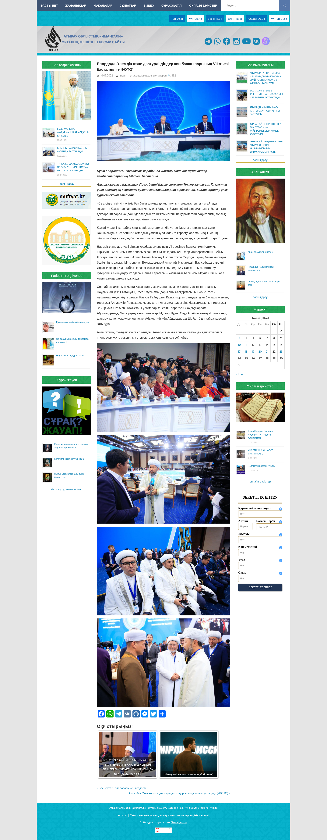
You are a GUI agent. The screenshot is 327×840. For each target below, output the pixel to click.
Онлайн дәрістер (203, 5)
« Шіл (239, 374)
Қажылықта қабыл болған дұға (72, 322)
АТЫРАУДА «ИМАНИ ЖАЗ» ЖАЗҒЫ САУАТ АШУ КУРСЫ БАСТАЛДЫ (265, 111)
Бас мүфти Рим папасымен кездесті (122, 788)
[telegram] (208, 45)
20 (260, 351)
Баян (123, 75)
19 (253, 351)
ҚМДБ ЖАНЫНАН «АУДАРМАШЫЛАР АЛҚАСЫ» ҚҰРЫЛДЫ (73, 132)
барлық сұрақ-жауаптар (66, 489)
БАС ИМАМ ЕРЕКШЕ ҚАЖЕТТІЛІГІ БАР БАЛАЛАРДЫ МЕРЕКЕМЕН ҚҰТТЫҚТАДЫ (266, 94)
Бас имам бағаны (260, 65)
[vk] (256, 45)
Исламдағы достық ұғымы (261, 465)
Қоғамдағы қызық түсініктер (69, 458)
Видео (149, 5)
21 (267, 351)
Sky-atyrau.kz (179, 822)
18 (246, 351)
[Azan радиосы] (266, 45)
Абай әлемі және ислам (260, 252)
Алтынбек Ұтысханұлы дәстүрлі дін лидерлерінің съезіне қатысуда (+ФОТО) (178, 793)
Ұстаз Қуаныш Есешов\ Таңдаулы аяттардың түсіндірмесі (260, 434)
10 (239, 345)
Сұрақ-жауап (171, 5)
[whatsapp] (217, 45)
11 (246, 345)
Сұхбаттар (128, 5)
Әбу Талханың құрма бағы (70, 355)
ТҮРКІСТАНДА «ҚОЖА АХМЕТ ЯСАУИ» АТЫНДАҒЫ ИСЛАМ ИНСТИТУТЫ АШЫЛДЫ (73, 167)
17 (239, 351)
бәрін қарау (66, 184)
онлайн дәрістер (260, 481)
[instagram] (236, 45)
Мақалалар (103, 5)
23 (281, 351)
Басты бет (49, 5)
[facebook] (226, 45)
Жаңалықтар (75, 5)
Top (318, 831)
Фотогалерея (158, 75)
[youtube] (246, 45)
